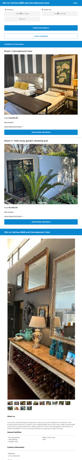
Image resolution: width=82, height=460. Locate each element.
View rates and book (41, 132)
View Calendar (41, 36)
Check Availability (41, 28)
